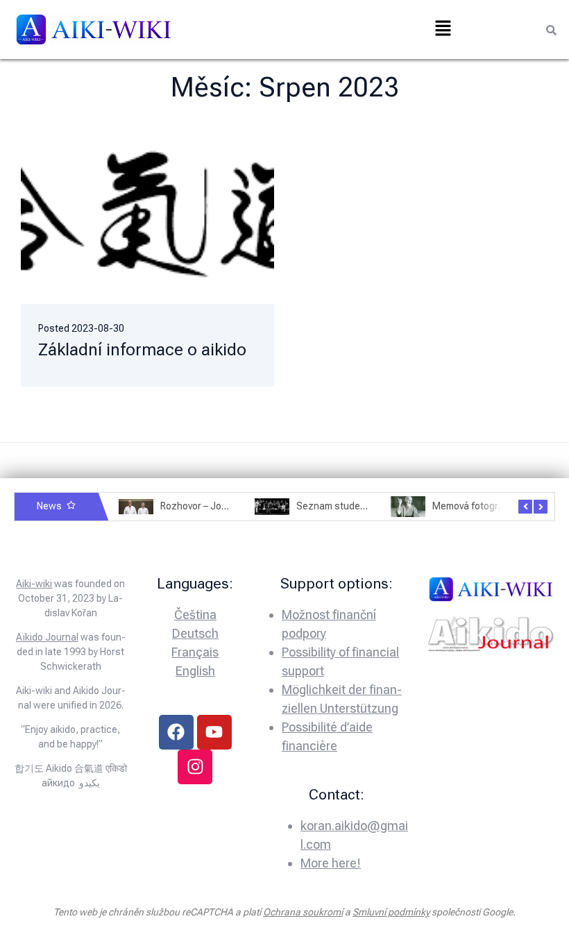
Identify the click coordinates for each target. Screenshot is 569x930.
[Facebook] (176, 732)
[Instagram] (195, 767)
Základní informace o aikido (142, 350)
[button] (443, 29)
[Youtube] (214, 732)
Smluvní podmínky (391, 912)
